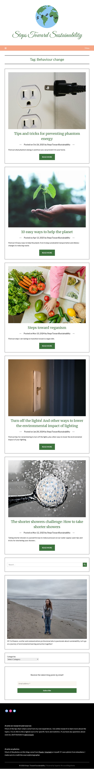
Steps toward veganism (47, 327)
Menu (87, 48)
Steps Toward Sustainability (47, 35)
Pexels (41, 752)
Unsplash (48, 752)
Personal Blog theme (68, 765)
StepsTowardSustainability (58, 144)
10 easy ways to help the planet (47, 232)
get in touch (29, 735)
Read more (47, 157)
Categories (11, 657)
